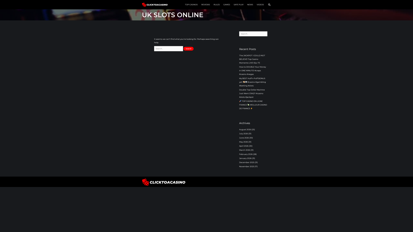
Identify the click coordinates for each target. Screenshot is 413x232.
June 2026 (244, 138)
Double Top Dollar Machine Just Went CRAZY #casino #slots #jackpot (252, 93)
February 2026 (246, 154)
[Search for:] (168, 49)
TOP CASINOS (191, 5)
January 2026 (245, 158)
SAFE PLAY (239, 5)
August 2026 (245, 129)
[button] (269, 4)
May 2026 (243, 142)
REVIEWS (205, 5)
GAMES (226, 5)
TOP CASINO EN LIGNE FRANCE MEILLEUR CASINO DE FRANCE (253, 105)
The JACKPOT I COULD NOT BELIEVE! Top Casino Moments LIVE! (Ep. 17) (252, 59)
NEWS (250, 5)
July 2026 (243, 134)
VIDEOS (260, 5)
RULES (217, 5)
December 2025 (246, 162)
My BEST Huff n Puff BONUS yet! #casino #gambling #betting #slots (252, 82)
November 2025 (246, 166)
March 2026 (244, 150)
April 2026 (243, 146)
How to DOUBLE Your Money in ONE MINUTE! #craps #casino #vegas (252, 70)
